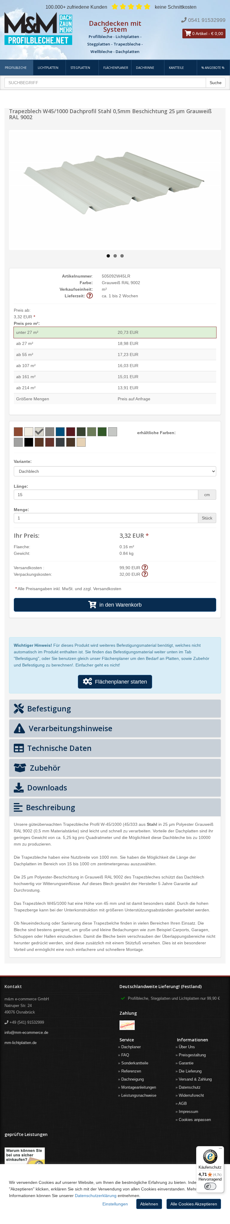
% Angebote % (213, 68)
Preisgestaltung (192, 1055)
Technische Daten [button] (58, 748)
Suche (216, 82)
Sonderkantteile (134, 1063)
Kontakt (13, 986)
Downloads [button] (46, 787)
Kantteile (176, 68)
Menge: (21, 509)
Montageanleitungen (138, 1087)
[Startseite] (38, 28)
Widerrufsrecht (191, 1095)
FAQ (125, 1055)
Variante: (23, 461)
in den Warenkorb (119, 605)
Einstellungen (115, 1204)
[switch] (210, 1186)
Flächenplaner (115, 68)
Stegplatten (80, 68)
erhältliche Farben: (156, 432)
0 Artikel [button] (199, 33)
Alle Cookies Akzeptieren (193, 1204)
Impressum (188, 1111)
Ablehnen (149, 1204)
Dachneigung (132, 1079)
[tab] (115, 708)
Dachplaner (131, 1047)
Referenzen (131, 1071)
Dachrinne (145, 68)
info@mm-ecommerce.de (26, 1032)
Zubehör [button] (44, 768)
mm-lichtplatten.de (20, 1042)
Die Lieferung (190, 1071)
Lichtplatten (48, 68)
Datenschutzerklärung (95, 1195)
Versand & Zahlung (195, 1079)
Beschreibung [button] (49, 807)
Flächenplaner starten (119, 682)
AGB (182, 1103)
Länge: (21, 486)
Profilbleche (16, 68)
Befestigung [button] (48, 708)
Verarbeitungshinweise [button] (69, 728)
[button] (90, 295)
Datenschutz (190, 1087)
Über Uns (187, 1047)
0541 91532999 (207, 20)
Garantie (186, 1063)
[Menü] (220, 1149)
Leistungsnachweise (138, 1095)
